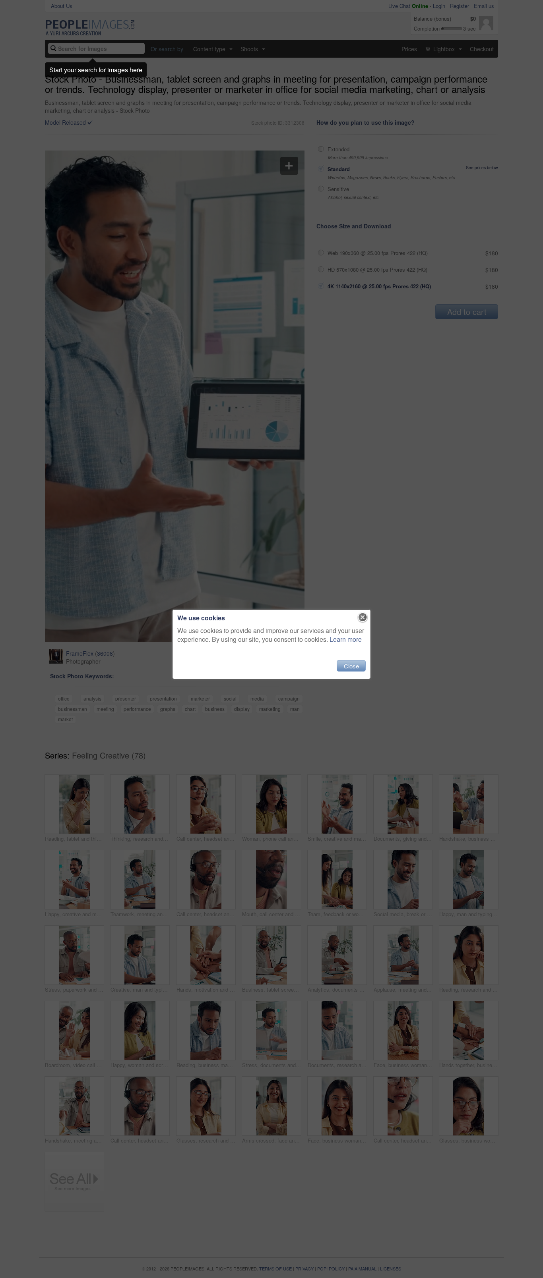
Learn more (346, 639)
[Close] (362, 618)
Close (351, 666)
